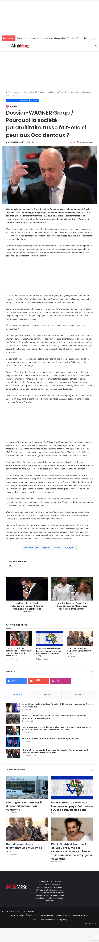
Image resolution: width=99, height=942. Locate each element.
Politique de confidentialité (44, 920)
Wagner (71, 547)
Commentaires (79, 694)
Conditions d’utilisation (81, 915)
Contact (66, 915)
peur (46, 547)
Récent (47, 694)
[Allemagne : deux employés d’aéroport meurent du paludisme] (27, 787)
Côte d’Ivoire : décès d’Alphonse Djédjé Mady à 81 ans (79, 651)
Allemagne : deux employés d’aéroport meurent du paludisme (24, 806)
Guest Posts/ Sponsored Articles (48, 915)
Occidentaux (31, 547)
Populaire (17, 694)
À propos (29, 915)
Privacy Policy (61, 920)
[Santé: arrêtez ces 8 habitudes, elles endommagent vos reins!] (13, 742)
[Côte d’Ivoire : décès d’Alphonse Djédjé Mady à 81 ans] (80, 638)
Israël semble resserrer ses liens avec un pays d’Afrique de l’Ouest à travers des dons (49, 652)
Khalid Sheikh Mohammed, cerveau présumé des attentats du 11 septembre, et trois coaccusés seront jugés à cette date (71, 851)
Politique (34, 100)
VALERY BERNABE (15, 142)
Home (21, 915)
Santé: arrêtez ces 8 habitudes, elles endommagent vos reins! (51, 738)
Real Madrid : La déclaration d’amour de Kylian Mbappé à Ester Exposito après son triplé (52, 38)
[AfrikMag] (20, 46)
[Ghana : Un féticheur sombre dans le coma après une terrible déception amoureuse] (19, 638)
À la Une (18, 92)
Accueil (10, 92)
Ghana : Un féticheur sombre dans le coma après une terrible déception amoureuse (19, 652)
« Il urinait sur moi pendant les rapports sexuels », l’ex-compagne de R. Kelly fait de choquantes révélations (55, 751)
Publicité (14, 915)
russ (58, 547)
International (23, 100)
